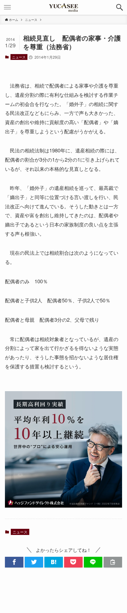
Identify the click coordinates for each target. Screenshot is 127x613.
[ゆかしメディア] (63, 7)
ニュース (19, 56)
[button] (119, 7)
